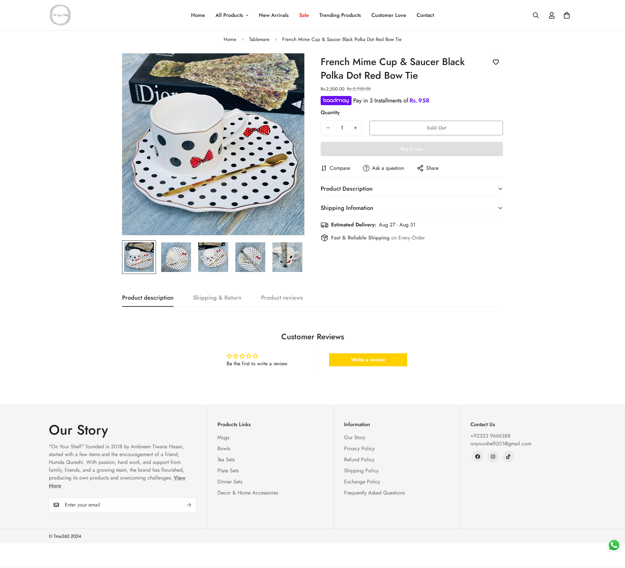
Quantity (330, 112)
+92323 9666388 (490, 436)
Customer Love (388, 15)
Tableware (259, 39)
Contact (425, 15)
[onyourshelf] (60, 15)
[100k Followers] (493, 456)
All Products (229, 15)
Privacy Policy (359, 448)
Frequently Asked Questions (374, 492)
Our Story (354, 437)
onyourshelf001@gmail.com (500, 443)
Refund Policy (359, 459)
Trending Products (340, 15)
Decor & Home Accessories (247, 492)
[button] (566, 15)
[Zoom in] (290, 67)
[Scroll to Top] (612, 532)
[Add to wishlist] (495, 62)
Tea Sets (226, 459)
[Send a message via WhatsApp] (614, 545)
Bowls (223, 448)
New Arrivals (274, 15)
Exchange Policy (362, 481)
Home (198, 15)
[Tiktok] (508, 456)
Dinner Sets (229, 481)
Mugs (223, 437)
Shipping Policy (361, 470)
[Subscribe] (189, 504)
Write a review (368, 359)
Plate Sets (228, 470)
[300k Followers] (477, 456)
